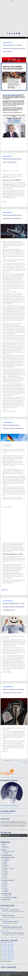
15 (11, 760)
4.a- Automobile (5, 859)
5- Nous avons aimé (7, 880)
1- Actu (3, 844)
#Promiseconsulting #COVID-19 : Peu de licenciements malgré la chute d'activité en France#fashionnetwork (14, 607)
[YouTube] (14, 33)
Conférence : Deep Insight (8, 915)
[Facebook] (7, 33)
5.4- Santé (4, 886)
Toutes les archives (6, 961)
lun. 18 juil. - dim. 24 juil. (7, 951)
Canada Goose (17, 731)
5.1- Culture (4, 882)
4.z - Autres (4, 878)
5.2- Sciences (5, 883)
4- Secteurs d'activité (7, 857)
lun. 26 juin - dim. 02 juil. (7, 946)
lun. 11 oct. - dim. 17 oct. (7, 957)
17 (15, 760)
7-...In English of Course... (9, 897)
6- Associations (6, 893)
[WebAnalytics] (14, 0)
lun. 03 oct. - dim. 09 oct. (7, 948)
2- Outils (3, 850)
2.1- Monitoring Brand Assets (8, 851)
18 (17, 760)
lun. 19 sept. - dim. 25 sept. (8, 950)
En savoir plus (7, 974)
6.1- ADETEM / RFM (6, 895)
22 (24, 760)
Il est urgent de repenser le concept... (10, 921)
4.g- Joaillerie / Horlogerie (8, 868)
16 (13, 760)
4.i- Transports (5, 871)
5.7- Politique (5, 891)
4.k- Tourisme (5, 875)
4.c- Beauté (4, 862)
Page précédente (7, 760)
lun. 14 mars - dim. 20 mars (8, 953)
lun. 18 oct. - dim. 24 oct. (7, 955)
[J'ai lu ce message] (26, 972)
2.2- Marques (5, 853)
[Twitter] (9, 33)
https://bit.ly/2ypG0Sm (7, 506)
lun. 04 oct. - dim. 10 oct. (7, 959)
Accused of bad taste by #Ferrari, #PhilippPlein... (13, 933)
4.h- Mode (4, 870)
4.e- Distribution (5, 865)
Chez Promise (5, 846)
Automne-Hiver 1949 (18, 185)
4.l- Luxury (4, 876)
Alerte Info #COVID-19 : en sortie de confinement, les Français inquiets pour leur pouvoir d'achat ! (14, 48)
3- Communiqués (6, 855)
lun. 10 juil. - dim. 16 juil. (7, 942)
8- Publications (6, 899)
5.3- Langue (4, 885)
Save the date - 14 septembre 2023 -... (11, 910)
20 (20, 760)
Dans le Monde (5, 847)
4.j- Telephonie (5, 873)
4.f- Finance (4, 867)
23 (26, 760)
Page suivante (25, 762)
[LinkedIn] (12, 33)
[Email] (19, 33)
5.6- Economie (5, 890)
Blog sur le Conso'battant (6, 813)
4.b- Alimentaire (5, 860)
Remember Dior (5, 176)
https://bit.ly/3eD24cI (6, 671)
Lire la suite (4, 201)
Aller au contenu (4, 2)
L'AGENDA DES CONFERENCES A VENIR (12, 927)
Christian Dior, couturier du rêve (9, 184)
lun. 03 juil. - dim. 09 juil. (7, 944)
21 (22, 760)
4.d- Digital (4, 864)
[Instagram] (16, 33)
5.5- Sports (4, 888)
